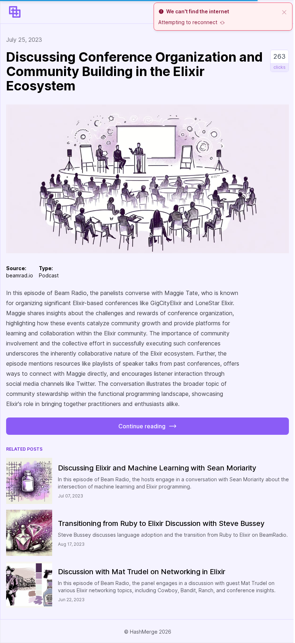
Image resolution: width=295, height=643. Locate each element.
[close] (284, 11)
